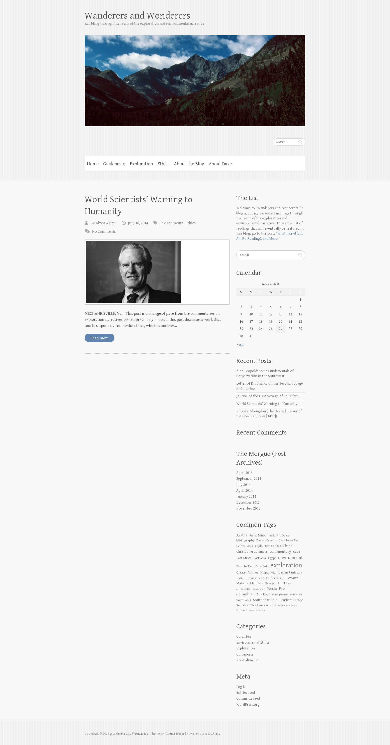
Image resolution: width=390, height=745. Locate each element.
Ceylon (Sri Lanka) (268, 546)
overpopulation (243, 589)
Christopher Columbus (251, 552)
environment (290, 557)
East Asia (259, 558)
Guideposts (114, 164)
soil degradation (280, 594)
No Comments (104, 231)
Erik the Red (244, 566)
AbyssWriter (106, 223)
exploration (286, 565)
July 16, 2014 (138, 223)
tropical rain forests (287, 605)
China (288, 545)
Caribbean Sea (289, 540)
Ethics (163, 164)
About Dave (220, 164)
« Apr (240, 345)
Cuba (296, 552)
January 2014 (246, 496)
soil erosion (296, 594)
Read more (100, 338)
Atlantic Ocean (280, 535)
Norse (287, 583)
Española (261, 566)
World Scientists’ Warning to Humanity (266, 404)
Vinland (241, 610)
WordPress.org (248, 705)
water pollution (257, 610)
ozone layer (259, 589)
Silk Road (263, 594)
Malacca (242, 583)
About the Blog (189, 164)
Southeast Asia (265, 599)
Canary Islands (266, 540)
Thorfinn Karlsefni (263, 605)
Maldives (256, 583)
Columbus (243, 637)
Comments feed (248, 698)
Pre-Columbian (247, 660)
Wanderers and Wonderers (137, 15)
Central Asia (244, 546)
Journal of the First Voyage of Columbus (267, 396)
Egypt (272, 558)
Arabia (242, 535)
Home (93, 164)
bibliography (245, 540)
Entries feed (245, 693)
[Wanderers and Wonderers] (195, 77)
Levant (292, 578)
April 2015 (244, 473)
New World (273, 583)
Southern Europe (291, 600)
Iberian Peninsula (290, 572)
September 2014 (248, 479)
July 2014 (243, 485)
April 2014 (244, 491)
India (240, 578)
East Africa (243, 558)
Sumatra (242, 605)
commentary (280, 551)
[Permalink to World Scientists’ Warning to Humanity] (157, 272)
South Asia (243, 600)
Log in (241, 687)
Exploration (141, 164)
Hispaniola (268, 572)
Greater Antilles (247, 572)
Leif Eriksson (275, 578)
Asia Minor (259, 535)
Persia (272, 588)
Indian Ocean (255, 578)
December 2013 (248, 503)
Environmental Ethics (177, 223)
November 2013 (248, 508)
